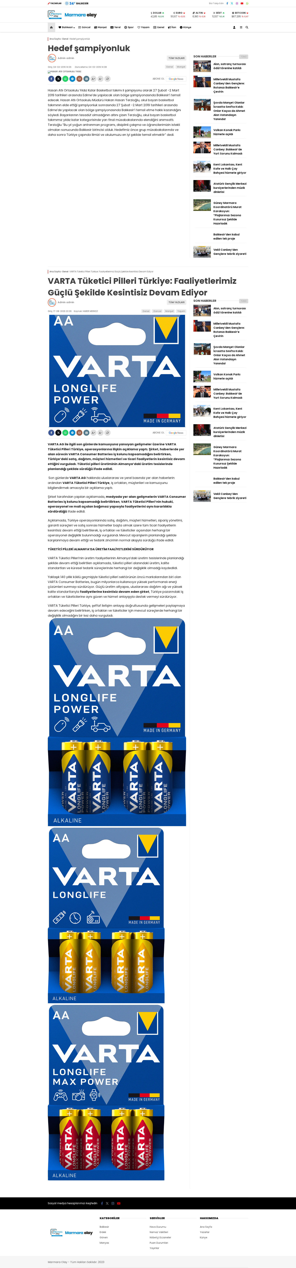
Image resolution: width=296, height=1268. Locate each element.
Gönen (104, 1237)
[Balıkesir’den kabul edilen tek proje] (202, 241)
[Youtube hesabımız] (242, 3)
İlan (173, 27)
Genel (160, 27)
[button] (52, 27)
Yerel (117, 27)
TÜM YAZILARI (177, 58)
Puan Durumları (159, 1243)
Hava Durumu (158, 1227)
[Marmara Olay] (72, 18)
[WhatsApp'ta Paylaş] (65, 79)
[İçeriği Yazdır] (86, 79)
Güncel (86, 27)
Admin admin (66, 58)
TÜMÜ (243, 56)
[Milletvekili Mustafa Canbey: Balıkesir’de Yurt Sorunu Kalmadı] (202, 152)
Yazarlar (204, 1232)
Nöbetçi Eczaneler (160, 1237)
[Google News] (176, 78)
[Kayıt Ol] (235, 27)
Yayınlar (154, 1248)
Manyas (104, 1243)
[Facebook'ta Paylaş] (51, 79)
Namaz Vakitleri (159, 1232)
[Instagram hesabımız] (237, 3)
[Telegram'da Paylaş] (72, 79)
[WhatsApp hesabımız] (247, 3)
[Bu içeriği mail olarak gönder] (79, 79)
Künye (187, 27)
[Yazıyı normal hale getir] (107, 79)
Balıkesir (67, 27)
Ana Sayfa (206, 1227)
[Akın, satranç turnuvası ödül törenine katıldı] (202, 71)
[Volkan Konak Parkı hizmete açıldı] (202, 137)
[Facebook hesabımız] (227, 3)
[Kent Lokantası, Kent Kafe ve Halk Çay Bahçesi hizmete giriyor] (202, 171)
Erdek (103, 1232)
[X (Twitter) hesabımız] (232, 3)
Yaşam (145, 27)
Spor (131, 27)
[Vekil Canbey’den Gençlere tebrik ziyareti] (202, 257)
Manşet (102, 27)
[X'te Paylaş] (58, 79)
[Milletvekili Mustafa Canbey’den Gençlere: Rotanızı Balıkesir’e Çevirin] (202, 86)
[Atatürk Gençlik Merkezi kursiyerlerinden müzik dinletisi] (202, 191)
